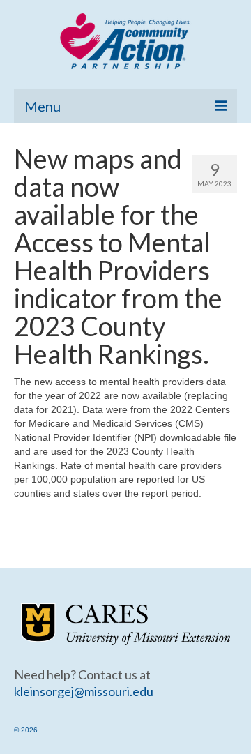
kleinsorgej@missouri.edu (83, 691)
